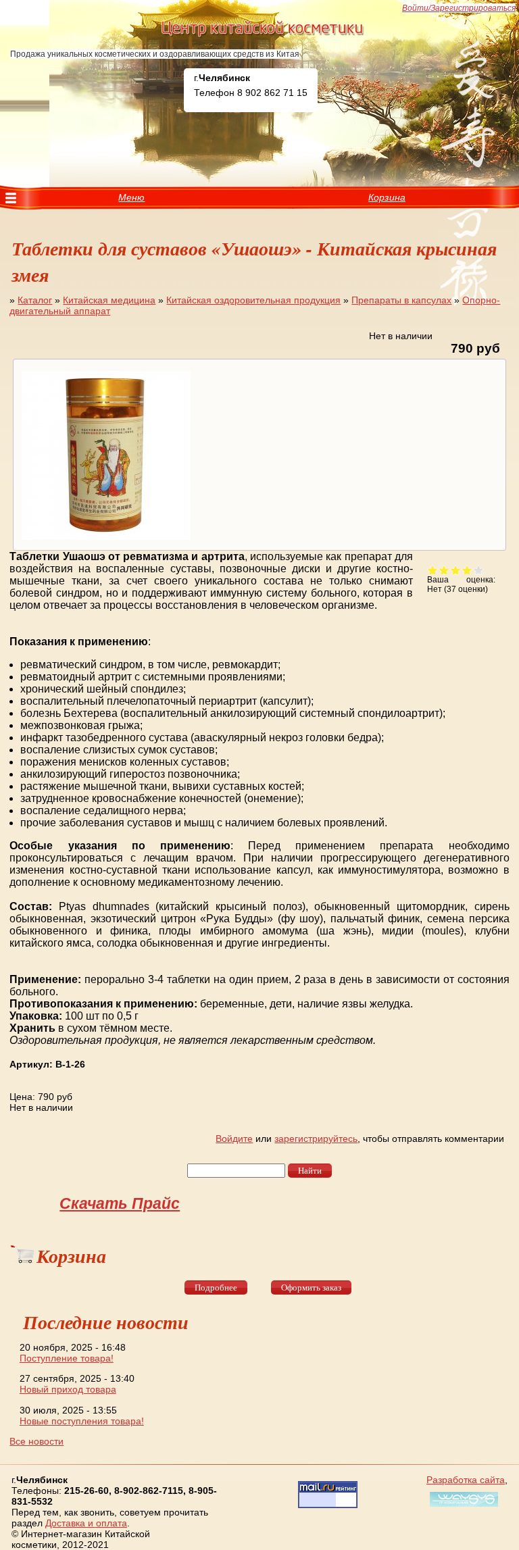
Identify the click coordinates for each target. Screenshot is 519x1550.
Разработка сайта (465, 1479)
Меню (131, 197)
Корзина (386, 197)
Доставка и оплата (86, 1523)
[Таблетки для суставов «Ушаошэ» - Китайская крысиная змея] (104, 539)
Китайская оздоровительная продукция (253, 300)
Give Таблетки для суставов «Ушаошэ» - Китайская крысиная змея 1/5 (433, 570)
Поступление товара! (67, 1358)
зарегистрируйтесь (315, 1138)
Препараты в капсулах (401, 300)
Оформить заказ (311, 1287)
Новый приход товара (68, 1389)
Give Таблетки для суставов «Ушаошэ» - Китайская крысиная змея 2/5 (444, 570)
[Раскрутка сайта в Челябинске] (462, 1506)
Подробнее (216, 1287)
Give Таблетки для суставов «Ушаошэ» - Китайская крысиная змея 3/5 (456, 570)
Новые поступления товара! (82, 1421)
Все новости (36, 1441)
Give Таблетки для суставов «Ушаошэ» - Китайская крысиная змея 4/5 (467, 570)
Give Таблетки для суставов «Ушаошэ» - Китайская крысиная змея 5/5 (479, 570)
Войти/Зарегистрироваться (459, 8)
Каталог (35, 300)
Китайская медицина (109, 300)
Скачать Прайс (119, 1203)
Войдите (234, 1138)
